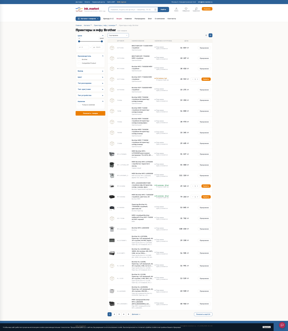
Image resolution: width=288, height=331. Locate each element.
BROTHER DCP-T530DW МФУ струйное (141, 57)
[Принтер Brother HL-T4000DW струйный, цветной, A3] (112, 207)
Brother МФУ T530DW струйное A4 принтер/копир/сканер (140, 99)
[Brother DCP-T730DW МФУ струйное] (112, 79)
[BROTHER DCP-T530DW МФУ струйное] (112, 58)
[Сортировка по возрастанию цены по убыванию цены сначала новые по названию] (118, 35)
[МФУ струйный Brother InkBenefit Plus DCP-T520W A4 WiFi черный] (112, 218)
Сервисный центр (98, 2)
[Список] (210, 35)
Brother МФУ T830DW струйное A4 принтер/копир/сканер (140, 131)
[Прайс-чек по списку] (155, 9)
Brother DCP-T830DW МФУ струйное (142, 89)
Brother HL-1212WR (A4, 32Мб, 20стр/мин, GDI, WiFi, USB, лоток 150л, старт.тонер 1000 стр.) (142, 251)
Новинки (128, 19)
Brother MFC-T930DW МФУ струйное (142, 67)
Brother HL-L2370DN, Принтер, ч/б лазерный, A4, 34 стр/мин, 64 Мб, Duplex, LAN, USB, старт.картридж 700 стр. (142, 238)
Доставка (79, 2)
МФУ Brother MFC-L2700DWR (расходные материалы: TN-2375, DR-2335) (141, 153)
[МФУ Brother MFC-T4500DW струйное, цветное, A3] (112, 197)
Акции (119, 19)
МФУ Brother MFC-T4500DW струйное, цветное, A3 (142, 196)
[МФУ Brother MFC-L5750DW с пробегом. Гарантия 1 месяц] (112, 165)
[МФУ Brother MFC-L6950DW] (112, 175)
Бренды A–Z (108, 19)
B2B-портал (121, 2)
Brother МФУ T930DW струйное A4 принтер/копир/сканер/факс (140, 121)
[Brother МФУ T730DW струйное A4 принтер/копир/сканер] (112, 143)
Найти (163, 9)
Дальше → (136, 314)
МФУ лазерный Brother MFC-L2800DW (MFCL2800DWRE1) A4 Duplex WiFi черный (141, 302)
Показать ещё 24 (203, 314)
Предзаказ (204, 48)
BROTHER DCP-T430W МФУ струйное (142, 47)
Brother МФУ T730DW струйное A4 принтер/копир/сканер (140, 142)
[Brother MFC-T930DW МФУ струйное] (112, 68)
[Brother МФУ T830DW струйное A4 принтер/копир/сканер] (112, 132)
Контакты (172, 19)
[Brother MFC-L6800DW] (112, 229)
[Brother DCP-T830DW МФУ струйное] (112, 89)
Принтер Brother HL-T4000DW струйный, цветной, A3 (140, 206)
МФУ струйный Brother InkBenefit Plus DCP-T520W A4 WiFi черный (142, 217)
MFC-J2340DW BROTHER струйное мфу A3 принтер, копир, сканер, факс (142, 185)
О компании (160, 19)
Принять (266, 327)
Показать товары (90, 113)
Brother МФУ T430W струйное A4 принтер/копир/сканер (140, 110)
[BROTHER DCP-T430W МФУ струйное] (112, 48)
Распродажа (140, 19)
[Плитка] (206, 35)
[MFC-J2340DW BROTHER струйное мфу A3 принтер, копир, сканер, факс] (112, 186)
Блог (150, 19)
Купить (206, 79)
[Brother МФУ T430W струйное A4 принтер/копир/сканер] (112, 111)
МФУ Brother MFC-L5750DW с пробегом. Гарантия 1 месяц (142, 164)
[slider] (79, 41)
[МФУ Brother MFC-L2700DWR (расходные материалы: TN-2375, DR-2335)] (112, 154)
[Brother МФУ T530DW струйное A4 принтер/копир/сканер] (112, 100)
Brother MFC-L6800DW (140, 228)
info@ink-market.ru (205, 2)
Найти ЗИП (111, 2)
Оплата (87, 2)
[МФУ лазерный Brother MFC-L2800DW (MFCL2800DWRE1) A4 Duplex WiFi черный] (112, 304)
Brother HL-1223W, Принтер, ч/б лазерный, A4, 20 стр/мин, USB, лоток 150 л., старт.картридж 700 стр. (142, 264)
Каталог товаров (88, 19)
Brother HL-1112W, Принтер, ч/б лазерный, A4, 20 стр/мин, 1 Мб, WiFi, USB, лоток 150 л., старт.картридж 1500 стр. (142, 276)
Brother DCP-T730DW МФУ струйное (142, 78)
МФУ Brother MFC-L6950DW (142, 173)
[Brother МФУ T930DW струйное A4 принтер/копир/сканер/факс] (112, 122)
